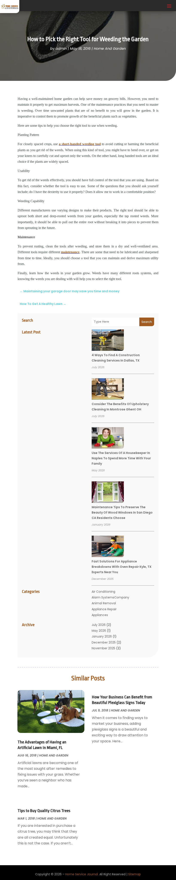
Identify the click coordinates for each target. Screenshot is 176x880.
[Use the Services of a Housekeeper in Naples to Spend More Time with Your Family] (108, 438)
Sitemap (134, 874)
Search (146, 322)
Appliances (100, 615)
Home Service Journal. (82, 874)
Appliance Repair (104, 609)
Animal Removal (104, 603)
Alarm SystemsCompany (110, 597)
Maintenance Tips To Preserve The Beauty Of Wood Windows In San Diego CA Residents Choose (122, 512)
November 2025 (103, 648)
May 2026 (99, 630)
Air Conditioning (103, 591)
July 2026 (99, 625)
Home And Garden (110, 48)
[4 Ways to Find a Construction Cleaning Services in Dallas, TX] (108, 340)
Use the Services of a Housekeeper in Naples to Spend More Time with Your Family (121, 458)
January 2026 (102, 636)
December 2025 (104, 642)
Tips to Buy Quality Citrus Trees (44, 810)
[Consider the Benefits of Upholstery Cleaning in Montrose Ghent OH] (108, 389)
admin (61, 48)
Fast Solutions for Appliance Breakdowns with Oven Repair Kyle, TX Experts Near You (122, 566)
